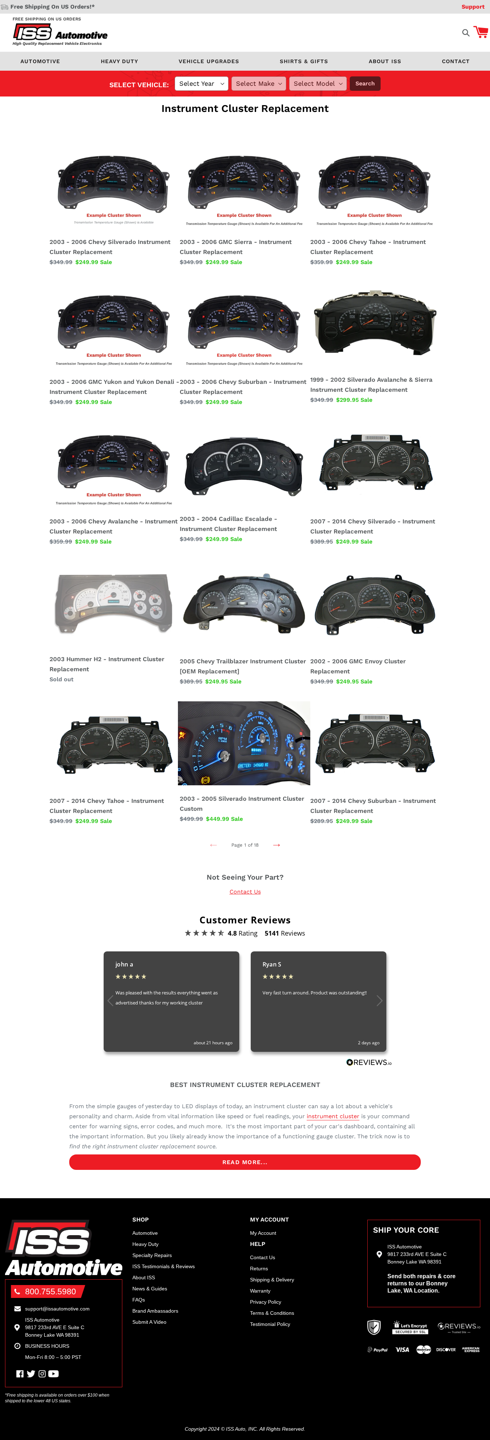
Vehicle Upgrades (209, 61)
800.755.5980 (50, 1291)
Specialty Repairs (152, 1255)
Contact (456, 61)
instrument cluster (333, 1116)
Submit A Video (149, 1322)
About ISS (385, 61)
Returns (259, 1268)
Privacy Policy (265, 1302)
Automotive (40, 61)
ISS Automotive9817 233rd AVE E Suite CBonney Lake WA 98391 (54, 1327)
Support (473, 6)
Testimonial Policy (270, 1324)
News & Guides (149, 1288)
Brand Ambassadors (155, 1311)
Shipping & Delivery (272, 1280)
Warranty (260, 1291)
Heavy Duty (119, 61)
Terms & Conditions (272, 1313)
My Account (263, 1233)
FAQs (138, 1300)
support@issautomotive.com (57, 1309)
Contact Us (245, 891)
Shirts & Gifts (304, 61)
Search (365, 83)
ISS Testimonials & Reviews (163, 1266)
